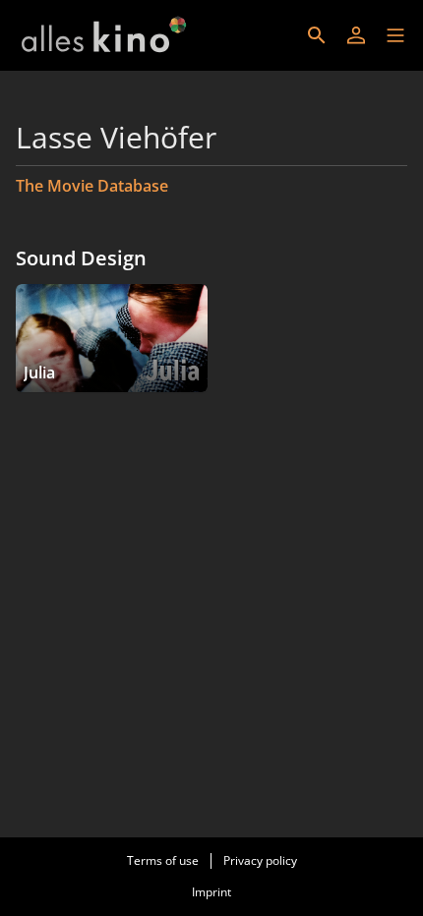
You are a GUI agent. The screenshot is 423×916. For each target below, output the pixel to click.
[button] (395, 35)
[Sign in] (356, 35)
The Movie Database (92, 186)
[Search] (316, 35)
